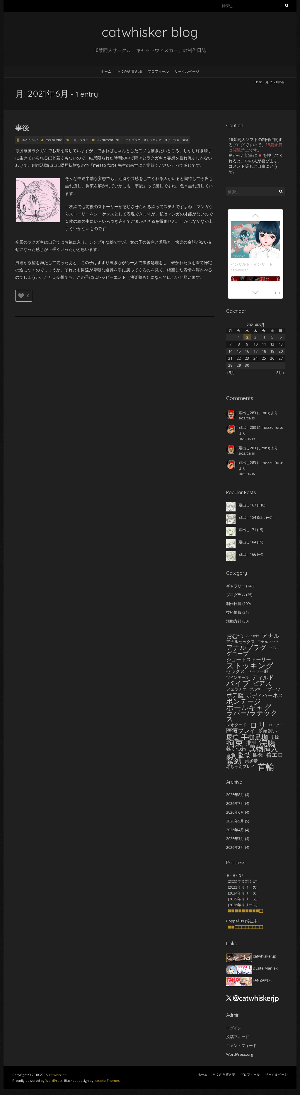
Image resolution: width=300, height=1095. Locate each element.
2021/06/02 (29, 140)
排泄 (251, 743)
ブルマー (257, 689)
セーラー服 (258, 671)
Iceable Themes (107, 1080)
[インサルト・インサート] (255, 240)
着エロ (274, 755)
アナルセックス (240, 641)
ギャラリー (81, 140)
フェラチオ (236, 689)
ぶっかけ (252, 636)
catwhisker (239, 269)
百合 (231, 755)
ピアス (262, 683)
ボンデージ (243, 701)
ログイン (233, 1028)
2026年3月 (235, 838)
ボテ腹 (235, 695)
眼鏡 (258, 755)
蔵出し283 (247, 412)
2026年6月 (235, 812)
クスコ (274, 647)
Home (258, 82)
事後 (22, 127)
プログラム (235, 594)
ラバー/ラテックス (251, 716)
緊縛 (185, 140)
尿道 (232, 737)
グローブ (237, 654)
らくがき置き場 (129, 71)
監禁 (244, 755)
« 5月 (230, 372)
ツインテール (237, 677)
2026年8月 (235, 794)
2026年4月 (235, 829)
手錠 (275, 736)
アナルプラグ (131, 140)
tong (266, 412)
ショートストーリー (248, 659)
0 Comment (105, 140)
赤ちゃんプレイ (240, 766)
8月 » (280, 372)
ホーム (106, 71)
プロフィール (158, 71)
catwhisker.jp (264, 956)
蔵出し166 (247, 554)
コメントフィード (241, 1045)
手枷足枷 (254, 737)
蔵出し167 (247, 505)
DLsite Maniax (265, 968)
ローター (276, 724)
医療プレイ (240, 731)
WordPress (53, 1080)
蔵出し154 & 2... (251, 517)
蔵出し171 (247, 529)
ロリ (167, 140)
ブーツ (273, 689)
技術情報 (233, 612)
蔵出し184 (247, 542)
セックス (235, 671)
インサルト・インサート (252, 264)
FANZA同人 (262, 980)
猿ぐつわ (236, 748)
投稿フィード (237, 1036)
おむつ (235, 636)
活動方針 (233, 621)
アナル (270, 636)
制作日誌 (233, 603)
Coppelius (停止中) (242, 921)
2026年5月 (235, 821)
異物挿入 (263, 748)
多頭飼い (267, 731)
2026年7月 (235, 803)
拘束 (234, 743)
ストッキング (152, 140)
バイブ (238, 683)
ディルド (263, 677)
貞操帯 (251, 761)
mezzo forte (54, 140)
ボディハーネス (264, 695)
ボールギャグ (249, 707)
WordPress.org (239, 1054)
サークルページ (187, 71)
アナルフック (268, 641)
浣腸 (176, 140)
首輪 (266, 766)
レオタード (236, 724)
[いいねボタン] (21, 295)
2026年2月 (235, 847)
